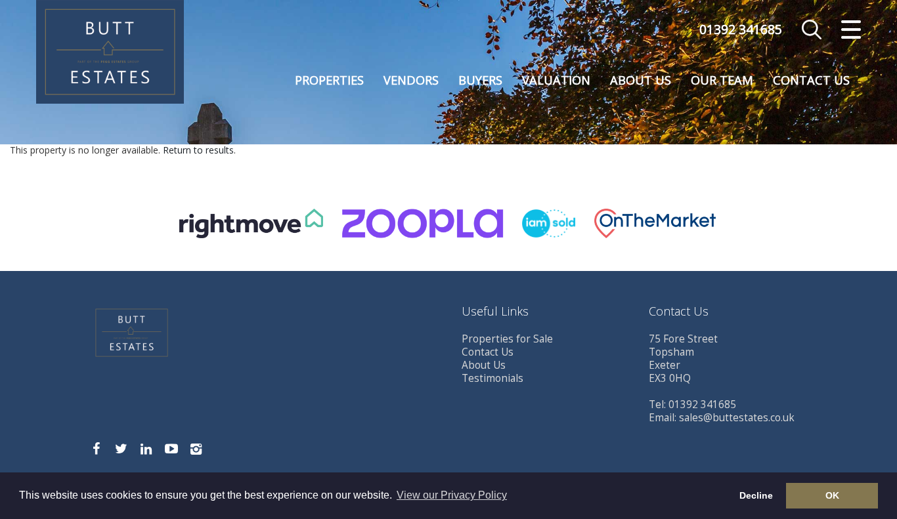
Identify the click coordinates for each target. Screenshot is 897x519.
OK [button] (832, 495)
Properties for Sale (507, 339)
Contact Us (811, 80)
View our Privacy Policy (452, 495)
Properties (329, 80)
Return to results (198, 150)
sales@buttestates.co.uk (737, 418)
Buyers (480, 80)
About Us (640, 80)
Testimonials (492, 378)
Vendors (411, 80)
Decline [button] (756, 495)
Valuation (556, 80)
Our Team (722, 80)
